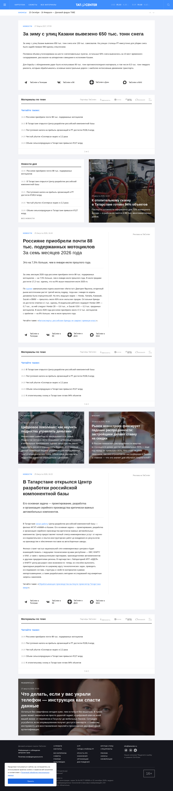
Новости (27, 26)
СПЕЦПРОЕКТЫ (106, 749)
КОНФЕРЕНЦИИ (106, 759)
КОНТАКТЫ (58, 749)
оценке (29, 289)
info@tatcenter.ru (130, 746)
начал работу (42, 524)
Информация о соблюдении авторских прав (29, 751)
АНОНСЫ (104, 756)
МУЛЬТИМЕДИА (59, 762)
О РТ (78, 746)
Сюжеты (33, 5)
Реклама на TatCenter (141, 234)
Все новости (28, 218)
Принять (30, 781)
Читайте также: (30, 110)
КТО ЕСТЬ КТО (82, 753)
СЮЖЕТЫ (57, 756)
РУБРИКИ (57, 759)
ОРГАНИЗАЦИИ (83, 759)
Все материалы (48, 5)
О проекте (58, 746)
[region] (30, 774)
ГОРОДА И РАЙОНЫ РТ (85, 749)
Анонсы (22, 12)
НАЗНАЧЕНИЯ (82, 756)
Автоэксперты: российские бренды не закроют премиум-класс (67, 320)
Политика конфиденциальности (30, 757)
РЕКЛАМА (104, 753)
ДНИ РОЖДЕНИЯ (83, 762)
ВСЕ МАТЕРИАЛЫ (60, 753)
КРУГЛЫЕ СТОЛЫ (107, 746)
